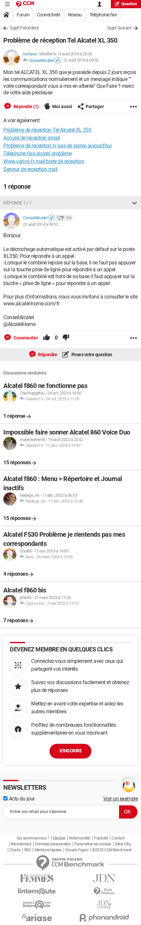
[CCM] (25, 4)
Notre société (79, 838)
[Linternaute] (36, 891)
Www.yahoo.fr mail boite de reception (43, 161)
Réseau (75, 14)
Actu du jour (21, 799)
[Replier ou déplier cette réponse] (134, 203)
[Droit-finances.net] (104, 891)
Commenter (25, 337)
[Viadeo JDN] (104, 904)
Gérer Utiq (123, 844)
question (129, 4)
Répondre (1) (25, 106)
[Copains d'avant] (36, 904)
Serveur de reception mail (30, 169)
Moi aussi (62, 106)
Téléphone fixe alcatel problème (37, 153)
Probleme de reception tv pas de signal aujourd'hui (57, 146)
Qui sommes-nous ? (33, 838)
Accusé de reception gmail (31, 138)
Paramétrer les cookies (92, 844)
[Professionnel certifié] (57, 60)
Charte (15, 850)
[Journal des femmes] (36, 878)
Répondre (47, 354)
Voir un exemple (120, 799)
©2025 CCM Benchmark (112, 850)
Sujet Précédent (24, 27)
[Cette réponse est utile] (46, 337)
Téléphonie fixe (103, 14)
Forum (23, 14)
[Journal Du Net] (104, 878)
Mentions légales (48, 850)
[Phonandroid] (104, 918)
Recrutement (21, 844)
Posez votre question (91, 354)
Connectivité (48, 14)
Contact (118, 838)
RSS (27, 850)
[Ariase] (36, 917)
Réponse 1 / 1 (17, 202)
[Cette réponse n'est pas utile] (66, 337)
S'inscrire (70, 750)
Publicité (101, 838)
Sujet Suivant (119, 27)
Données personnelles (52, 844)
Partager (95, 106)
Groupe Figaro (77, 850)
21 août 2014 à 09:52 (81, 60)
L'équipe (59, 838)
